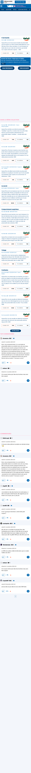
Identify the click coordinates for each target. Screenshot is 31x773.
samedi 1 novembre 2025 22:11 (8, 489)
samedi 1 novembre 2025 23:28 (8, 509)
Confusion (5, 270)
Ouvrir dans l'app (20, 2)
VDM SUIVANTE (24, 68)
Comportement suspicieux (10, 209)
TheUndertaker (7, 545)
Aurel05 (5, 505)
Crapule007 (6, 580)
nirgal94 (5, 486)
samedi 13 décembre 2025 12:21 (8, 584)
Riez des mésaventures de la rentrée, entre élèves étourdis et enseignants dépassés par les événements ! (15, 61)
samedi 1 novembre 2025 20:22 (8, 441)
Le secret (4, 186)
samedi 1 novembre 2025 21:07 (8, 342)
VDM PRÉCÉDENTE (7, 68)
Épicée (14, 9)
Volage (4, 250)
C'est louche (5, 38)
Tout (2, 9)
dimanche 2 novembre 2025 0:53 (9, 372)
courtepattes (6, 523)
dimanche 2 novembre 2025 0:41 (9, 548)
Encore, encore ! (15, 330)
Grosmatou (6, 338)
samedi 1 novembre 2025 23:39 (8, 527)
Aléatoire (8, 9)
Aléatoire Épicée (22, 9)
